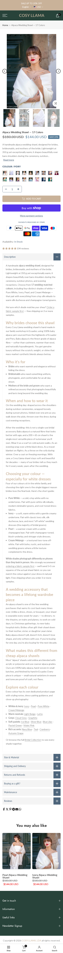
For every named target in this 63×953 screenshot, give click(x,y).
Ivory (26, 706)
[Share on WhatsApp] (20, 809)
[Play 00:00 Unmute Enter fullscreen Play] (31, 71)
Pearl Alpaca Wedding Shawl (14, 876)
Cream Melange (16, 710)
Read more (8, 159)
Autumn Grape (15, 733)
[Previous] (4, 71)
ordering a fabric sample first (20, 566)
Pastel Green (15, 725)
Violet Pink (28, 725)
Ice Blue (25, 721)
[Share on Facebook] (3, 809)
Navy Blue (27, 729)
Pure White (43, 706)
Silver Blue (36, 721)
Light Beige (30, 714)
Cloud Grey (21, 717)
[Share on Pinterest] (10, 809)
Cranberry (45, 729)
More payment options (31, 215)
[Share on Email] (16, 809)
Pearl (33, 706)
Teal (36, 729)
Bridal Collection (33, 739)
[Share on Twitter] (7, 809)
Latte (40, 714)
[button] (9, 248)
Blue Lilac (47, 721)
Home (5, 25)
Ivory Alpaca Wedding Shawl (44, 876)
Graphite (32, 717)
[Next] (58, 71)
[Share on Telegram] (13, 809)
